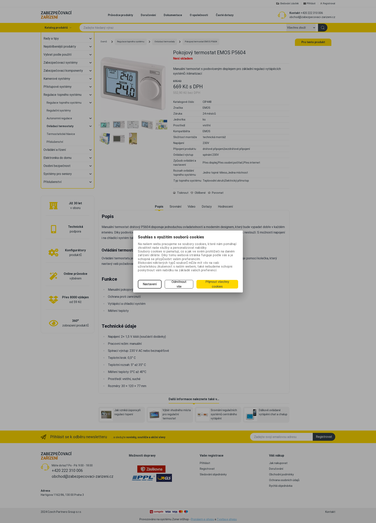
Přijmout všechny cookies (217, 284)
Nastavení (150, 284)
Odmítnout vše (179, 284)
